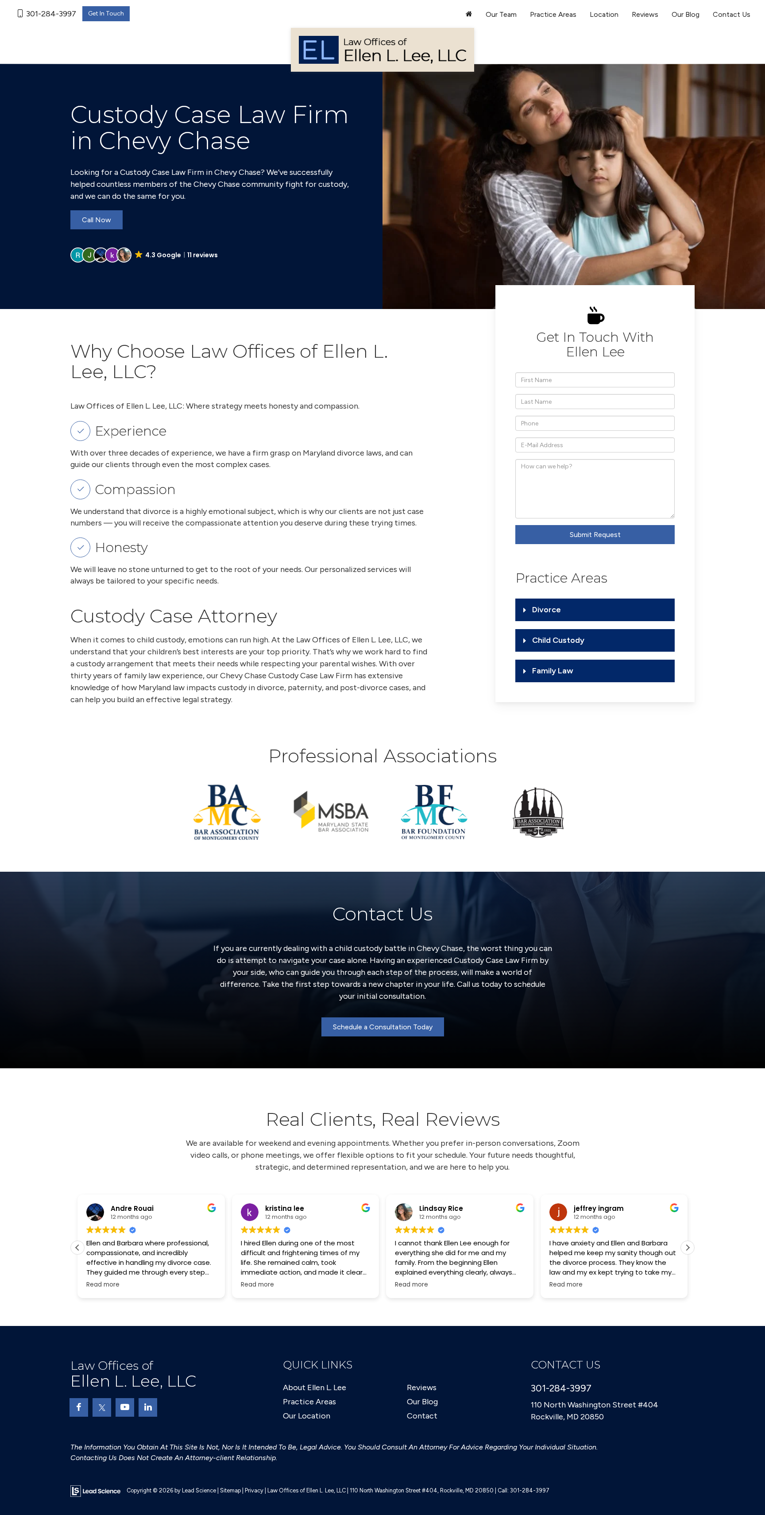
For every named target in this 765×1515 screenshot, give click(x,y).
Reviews (645, 14)
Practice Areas (309, 1402)
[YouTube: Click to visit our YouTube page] (124, 1407)
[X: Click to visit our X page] (101, 1407)
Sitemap (230, 1490)
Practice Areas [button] (553, 14)
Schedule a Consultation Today (383, 1027)
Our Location (306, 1416)
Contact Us (731, 14)
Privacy (254, 1490)
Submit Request (595, 534)
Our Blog (685, 14)
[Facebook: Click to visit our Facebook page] (78, 1407)
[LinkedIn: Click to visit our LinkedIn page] (147, 1407)
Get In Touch (106, 13)
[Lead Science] (95, 1490)
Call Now (96, 220)
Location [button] (604, 14)
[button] (144, 255)
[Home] (469, 14)
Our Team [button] (501, 14)
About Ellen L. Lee (314, 1387)
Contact (422, 1416)
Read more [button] (120, 1285)
